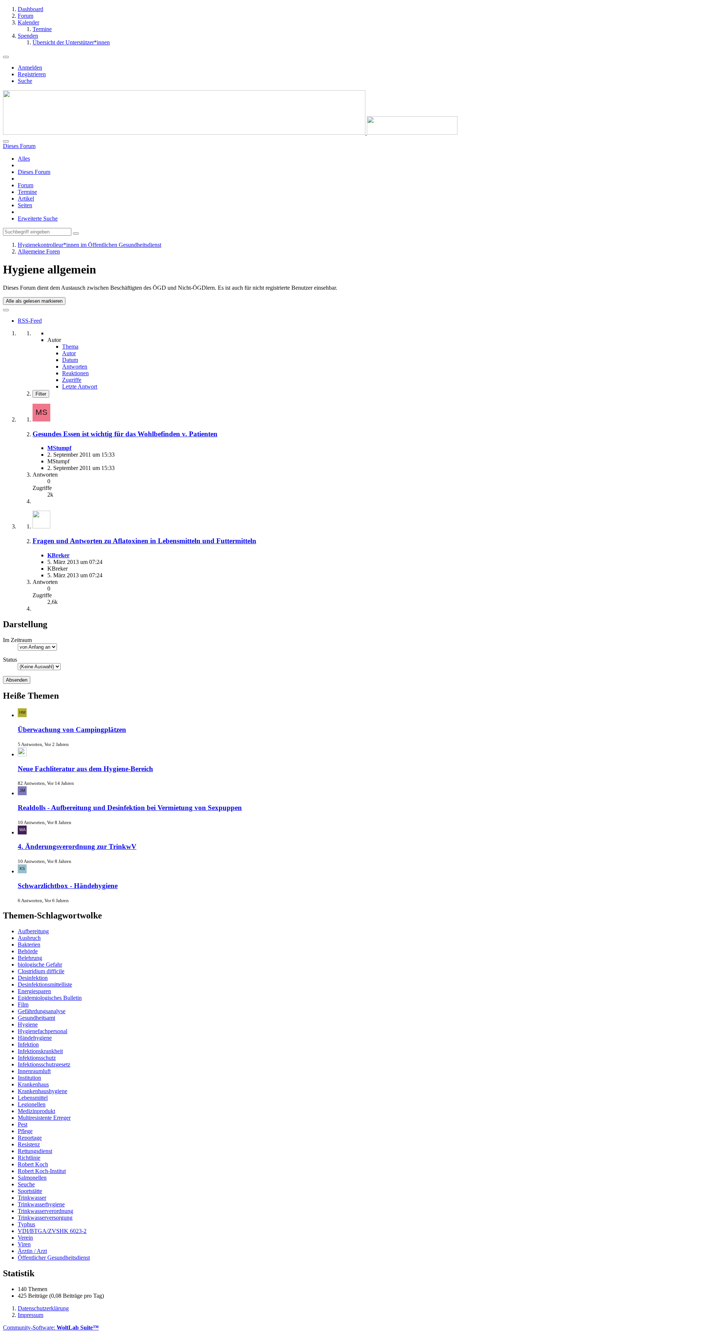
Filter (41, 394)
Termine (27, 192)
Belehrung (30, 958)
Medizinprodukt (36, 1111)
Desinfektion (33, 978)
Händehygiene (35, 1038)
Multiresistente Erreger (44, 1118)
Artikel (26, 198)
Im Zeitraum (17, 640)
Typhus (26, 1224)
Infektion (28, 1044)
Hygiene (28, 1024)
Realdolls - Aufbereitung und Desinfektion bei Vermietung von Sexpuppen (130, 808)
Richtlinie (29, 1158)
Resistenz (29, 1144)
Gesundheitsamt (36, 1018)
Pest (22, 1124)
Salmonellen (32, 1178)
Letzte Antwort (79, 386)
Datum (70, 360)
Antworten (74, 366)
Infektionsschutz (37, 1058)
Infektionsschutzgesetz (44, 1064)
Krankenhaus (33, 1084)
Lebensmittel (33, 1098)
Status (10, 659)
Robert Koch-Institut (42, 1171)
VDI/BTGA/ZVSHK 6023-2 (52, 1231)
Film (23, 1004)
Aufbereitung (33, 931)
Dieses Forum (34, 172)
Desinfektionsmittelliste (45, 984)
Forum (25, 185)
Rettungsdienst (35, 1151)
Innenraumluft (34, 1071)
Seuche (26, 1184)
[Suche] (6, 141)
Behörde (28, 951)
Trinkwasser (32, 1197)
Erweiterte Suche (38, 218)
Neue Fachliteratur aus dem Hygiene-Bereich (85, 769)
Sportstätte (30, 1191)
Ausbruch (29, 938)
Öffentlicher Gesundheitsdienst (54, 1257)
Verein (25, 1237)
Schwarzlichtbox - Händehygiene (68, 886)
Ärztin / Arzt (32, 1251)
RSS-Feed (30, 320)
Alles (24, 158)
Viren (24, 1244)
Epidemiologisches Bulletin (50, 998)
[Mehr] (6, 310)
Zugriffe (71, 380)
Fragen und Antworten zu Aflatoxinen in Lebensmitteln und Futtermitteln (144, 541)
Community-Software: (51, 1327)
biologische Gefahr (40, 964)
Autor (69, 353)
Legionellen (31, 1104)
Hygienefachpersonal (42, 1031)
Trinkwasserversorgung (45, 1217)
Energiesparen (34, 991)
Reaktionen (75, 373)
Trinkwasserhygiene (41, 1204)
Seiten (25, 205)
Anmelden (30, 67)
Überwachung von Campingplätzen (72, 729)
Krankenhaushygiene (42, 1091)
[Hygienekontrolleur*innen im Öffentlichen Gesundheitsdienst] (230, 133)
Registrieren (32, 74)
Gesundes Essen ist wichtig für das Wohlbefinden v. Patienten (125, 434)
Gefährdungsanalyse (41, 1011)
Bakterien (29, 944)
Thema (70, 346)
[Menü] (6, 57)
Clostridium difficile (41, 971)
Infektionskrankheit (40, 1051)
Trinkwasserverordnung (45, 1211)
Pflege (25, 1131)
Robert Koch (33, 1164)
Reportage (30, 1138)
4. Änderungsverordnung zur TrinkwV (77, 846)
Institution (29, 1078)
